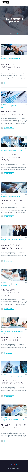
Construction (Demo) (6, 58)
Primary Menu (25, 3)
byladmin (5, 56)
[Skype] (16, 464)
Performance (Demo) (6, 60)
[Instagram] (13, 464)
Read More (9, 83)
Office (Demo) (15, 105)
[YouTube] (14, 464)
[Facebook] (11, 464)
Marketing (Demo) (16, 58)
